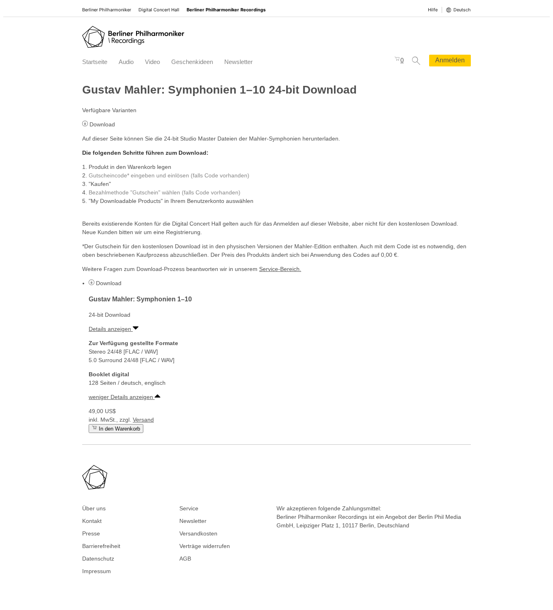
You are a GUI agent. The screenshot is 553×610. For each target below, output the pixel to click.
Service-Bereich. (280, 269)
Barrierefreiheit (101, 546)
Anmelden (450, 60)
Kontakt (92, 521)
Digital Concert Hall (158, 10)
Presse (91, 533)
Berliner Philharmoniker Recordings (226, 10)
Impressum (96, 571)
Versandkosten (198, 533)
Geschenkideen (192, 61)
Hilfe (433, 10)
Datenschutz (98, 558)
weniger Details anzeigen (122, 397)
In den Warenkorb (118, 429)
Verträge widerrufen (204, 546)
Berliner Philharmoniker (106, 10)
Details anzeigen (111, 329)
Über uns (94, 508)
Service (188, 508)
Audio (126, 61)
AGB (185, 558)
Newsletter (238, 61)
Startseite (94, 61)
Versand (143, 419)
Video (152, 61)
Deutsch (462, 10)
